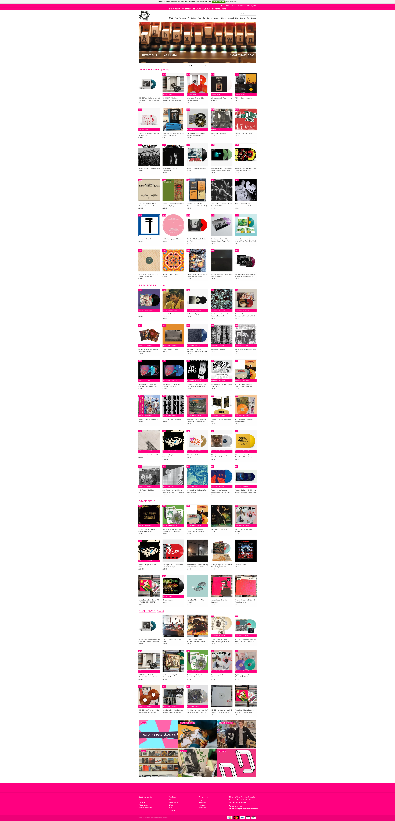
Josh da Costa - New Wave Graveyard (219, 601)
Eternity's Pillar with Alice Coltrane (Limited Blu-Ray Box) (197, 205)
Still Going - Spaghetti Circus (172, 239)
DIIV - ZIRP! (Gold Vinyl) (194, 455)
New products (173, 802)
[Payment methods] (230, 817)
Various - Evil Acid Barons (171, 274)
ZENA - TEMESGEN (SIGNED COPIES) (172, 640)
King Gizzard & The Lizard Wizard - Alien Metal (219, 315)
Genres (209, 18)
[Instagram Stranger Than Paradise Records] (203, 787)
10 (208, 65)
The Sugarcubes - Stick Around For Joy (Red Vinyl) (173, 566)
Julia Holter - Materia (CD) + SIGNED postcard (196, 99)
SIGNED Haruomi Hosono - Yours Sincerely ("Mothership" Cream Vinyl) (220, 641)
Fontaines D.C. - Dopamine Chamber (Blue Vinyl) (171, 385)
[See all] (165, 70)
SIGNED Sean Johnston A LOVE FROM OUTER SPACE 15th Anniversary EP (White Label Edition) (221, 711)
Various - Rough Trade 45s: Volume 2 (171, 456)
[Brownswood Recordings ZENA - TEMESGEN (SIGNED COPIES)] (173, 625)
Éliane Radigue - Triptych (171, 349)
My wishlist (202, 807)
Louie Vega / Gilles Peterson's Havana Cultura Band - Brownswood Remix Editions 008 (149, 275)
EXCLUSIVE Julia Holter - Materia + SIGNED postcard (172, 99)
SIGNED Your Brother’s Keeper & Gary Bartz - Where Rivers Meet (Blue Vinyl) (149, 99)
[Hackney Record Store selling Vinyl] (150, 16)
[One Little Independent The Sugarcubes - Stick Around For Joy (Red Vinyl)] (173, 550)
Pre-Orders (192, 18)
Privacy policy (143, 805)
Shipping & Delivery (145, 807)
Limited (216, 18)
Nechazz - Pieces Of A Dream (196, 168)
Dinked (223, 18)
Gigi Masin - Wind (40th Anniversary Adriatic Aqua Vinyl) (197, 350)
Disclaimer (142, 802)
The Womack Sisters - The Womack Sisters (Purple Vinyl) (220, 240)
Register (201, 800)
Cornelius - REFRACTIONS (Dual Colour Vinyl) (221, 385)
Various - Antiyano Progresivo (148, 419)
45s (247, 18)
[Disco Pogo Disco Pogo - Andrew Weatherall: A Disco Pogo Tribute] (173, 119)
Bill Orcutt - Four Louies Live (172, 419)
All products (173, 800)
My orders (202, 802)
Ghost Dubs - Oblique (218, 349)
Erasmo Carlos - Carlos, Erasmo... (170, 315)
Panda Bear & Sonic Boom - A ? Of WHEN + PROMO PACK (148, 601)
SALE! (171, 18)
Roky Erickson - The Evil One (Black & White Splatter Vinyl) (196, 385)
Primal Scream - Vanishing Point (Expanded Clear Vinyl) (197, 275)
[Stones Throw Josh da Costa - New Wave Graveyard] (222, 586)
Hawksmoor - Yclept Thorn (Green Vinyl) (171, 676)
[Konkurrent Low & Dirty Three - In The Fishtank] (197, 586)
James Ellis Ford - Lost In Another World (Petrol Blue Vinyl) (245, 240)
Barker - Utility (143, 314)
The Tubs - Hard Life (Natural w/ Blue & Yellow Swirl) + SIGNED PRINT (197, 711)
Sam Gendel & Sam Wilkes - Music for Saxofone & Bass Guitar (147, 205)
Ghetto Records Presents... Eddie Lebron (246, 350)
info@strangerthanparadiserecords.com (245, 808)
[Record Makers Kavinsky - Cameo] (246, 550)
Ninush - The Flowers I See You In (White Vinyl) (148, 134)
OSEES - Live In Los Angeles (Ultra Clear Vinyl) (220, 456)
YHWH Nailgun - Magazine (243, 98)
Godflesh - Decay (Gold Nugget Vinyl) (221, 420)
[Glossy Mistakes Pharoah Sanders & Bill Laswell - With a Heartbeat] (246, 586)
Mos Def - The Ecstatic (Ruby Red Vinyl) (196, 240)
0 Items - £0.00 (229, 5)
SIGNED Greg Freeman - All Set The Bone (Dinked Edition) (148, 711)
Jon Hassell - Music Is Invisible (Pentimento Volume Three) (196, 420)
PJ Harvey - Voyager (193, 314)
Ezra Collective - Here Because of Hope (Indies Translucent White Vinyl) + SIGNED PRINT (173, 711)
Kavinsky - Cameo (241, 564)
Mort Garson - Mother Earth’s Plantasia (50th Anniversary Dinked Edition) (172, 531)
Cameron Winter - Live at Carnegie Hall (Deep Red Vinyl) (245, 315)
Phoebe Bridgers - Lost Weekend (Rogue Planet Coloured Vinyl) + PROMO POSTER (221, 170)
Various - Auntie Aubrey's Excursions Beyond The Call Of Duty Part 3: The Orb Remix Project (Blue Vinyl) (221, 491)
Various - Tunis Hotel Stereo (244, 133)
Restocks (201, 18)
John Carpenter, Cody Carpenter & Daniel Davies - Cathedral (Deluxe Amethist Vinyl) (245, 275)
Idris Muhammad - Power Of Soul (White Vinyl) (221, 99)
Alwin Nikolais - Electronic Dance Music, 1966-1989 (221, 205)
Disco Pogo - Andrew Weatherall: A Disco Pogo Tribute (173, 134)
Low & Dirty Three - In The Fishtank (195, 601)
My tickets (202, 805)
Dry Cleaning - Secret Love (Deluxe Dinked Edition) (243, 676)
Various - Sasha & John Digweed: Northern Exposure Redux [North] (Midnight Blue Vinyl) (246, 491)
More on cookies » (231, 1)
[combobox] (248, 14)
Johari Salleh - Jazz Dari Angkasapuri (170, 169)
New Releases (180, 18)
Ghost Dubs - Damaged (218, 133)
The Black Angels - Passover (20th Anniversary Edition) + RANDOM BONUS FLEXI (196, 134)
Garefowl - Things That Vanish (148, 455)
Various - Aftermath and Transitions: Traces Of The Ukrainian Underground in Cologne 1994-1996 (243, 205)
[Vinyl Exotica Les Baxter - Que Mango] (222, 515)
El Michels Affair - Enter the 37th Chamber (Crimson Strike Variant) (245, 170)
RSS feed (172, 810)
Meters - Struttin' (168, 600)
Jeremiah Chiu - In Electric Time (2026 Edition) (197, 491)
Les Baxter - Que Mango (219, 529)
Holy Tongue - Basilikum (146, 490)
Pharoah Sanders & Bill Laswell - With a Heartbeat (245, 601)
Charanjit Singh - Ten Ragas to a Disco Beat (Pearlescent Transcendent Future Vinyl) (221, 566)
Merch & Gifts (233, 18)
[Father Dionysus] (197, 42)
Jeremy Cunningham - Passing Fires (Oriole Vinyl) (148, 350)
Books (242, 18)
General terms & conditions (148, 800)
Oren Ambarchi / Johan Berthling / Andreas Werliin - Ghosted (197, 566)
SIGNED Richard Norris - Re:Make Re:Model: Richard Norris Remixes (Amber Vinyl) (196, 641)
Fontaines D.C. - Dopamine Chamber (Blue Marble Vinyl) (147, 385)
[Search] (241, 14)
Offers (171, 805)
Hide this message (218, 1)
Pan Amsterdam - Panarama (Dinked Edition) (244, 420)
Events (253, 18)
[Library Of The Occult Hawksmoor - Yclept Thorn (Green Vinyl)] (173, 661)
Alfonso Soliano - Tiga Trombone (149, 168)
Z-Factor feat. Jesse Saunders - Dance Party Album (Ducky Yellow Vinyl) (245, 456)
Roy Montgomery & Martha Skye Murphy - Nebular (221, 275)
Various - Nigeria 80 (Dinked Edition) (244, 530)
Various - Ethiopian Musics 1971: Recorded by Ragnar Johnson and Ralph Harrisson (173, 205)
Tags (170, 807)
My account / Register (248, 5)
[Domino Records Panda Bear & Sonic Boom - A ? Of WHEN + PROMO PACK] (149, 586)
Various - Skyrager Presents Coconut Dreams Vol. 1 (147, 530)
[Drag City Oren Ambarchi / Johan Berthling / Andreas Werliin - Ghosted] (197, 550)
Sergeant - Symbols (144, 239)
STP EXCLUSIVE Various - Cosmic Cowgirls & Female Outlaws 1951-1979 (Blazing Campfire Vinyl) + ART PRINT (244, 385)
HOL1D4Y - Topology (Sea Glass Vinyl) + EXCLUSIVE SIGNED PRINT (245, 641)
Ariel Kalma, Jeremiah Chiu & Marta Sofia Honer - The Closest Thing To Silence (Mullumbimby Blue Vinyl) (173, 491)
